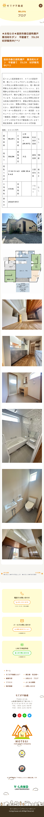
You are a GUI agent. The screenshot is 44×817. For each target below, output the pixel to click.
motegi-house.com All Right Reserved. (21, 811)
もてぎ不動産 (22, 695)
